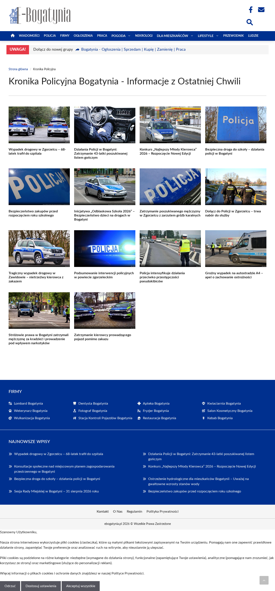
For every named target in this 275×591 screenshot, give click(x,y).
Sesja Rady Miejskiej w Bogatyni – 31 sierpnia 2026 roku (56, 491)
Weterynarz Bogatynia (30, 411)
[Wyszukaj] (249, 21)
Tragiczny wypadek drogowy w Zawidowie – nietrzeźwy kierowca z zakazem (36, 277)
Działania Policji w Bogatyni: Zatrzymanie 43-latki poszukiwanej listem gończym (100, 153)
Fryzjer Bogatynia (156, 411)
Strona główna (18, 69)
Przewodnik (233, 35)
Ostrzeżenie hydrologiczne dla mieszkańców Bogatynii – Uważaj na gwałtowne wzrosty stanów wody (198, 481)
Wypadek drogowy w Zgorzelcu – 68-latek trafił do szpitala (58, 454)
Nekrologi (144, 35)
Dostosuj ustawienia (41, 586)
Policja (50, 35)
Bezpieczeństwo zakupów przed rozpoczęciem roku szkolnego (194, 491)
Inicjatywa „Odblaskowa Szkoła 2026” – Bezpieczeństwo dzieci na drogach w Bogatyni (104, 215)
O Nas (117, 511)
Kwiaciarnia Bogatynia (224, 403)
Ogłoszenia (83, 35)
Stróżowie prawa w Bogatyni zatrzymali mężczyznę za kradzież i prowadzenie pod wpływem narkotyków (39, 339)
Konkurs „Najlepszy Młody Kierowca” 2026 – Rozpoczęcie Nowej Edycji (202, 466)
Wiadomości (29, 35)
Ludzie (253, 35)
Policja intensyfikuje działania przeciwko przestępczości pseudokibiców (162, 277)
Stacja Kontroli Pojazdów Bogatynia (105, 418)
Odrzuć (10, 586)
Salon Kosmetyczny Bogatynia (229, 411)
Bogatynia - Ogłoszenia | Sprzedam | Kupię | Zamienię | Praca (133, 50)
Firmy (64, 35)
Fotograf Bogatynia (92, 411)
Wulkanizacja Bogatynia (32, 418)
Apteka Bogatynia (156, 403)
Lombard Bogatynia (28, 403)
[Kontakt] (261, 9)
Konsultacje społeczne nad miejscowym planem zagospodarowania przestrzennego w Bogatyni (64, 469)
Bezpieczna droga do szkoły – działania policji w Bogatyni (57, 479)
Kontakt (103, 511)
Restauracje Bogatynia (159, 418)
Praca (102, 35)
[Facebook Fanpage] (249, 9)
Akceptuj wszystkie (80, 586)
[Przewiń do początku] (264, 580)
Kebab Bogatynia (220, 418)
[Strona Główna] (13, 36)
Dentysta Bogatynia (93, 403)
